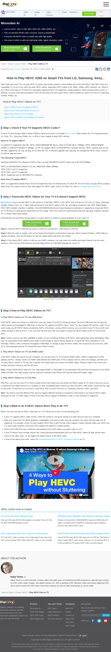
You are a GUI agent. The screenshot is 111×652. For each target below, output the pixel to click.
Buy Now (102, 13)
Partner (68, 612)
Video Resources (55, 612)
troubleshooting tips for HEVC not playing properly (59, 439)
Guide (64, 12)
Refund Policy (71, 635)
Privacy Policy (34, 635)
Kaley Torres (15, 69)
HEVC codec (70, 133)
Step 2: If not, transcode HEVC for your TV (21, 111)
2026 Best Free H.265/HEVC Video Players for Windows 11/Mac (84, 516)
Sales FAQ (69, 619)
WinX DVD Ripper (37, 612)
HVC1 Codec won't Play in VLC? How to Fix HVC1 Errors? (24, 533)
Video (10, 64)
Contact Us (70, 615)
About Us (69, 608)
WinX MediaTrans (37, 619)
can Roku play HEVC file (90, 186)
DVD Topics (52, 608)
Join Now (106, 615)
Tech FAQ (69, 622)
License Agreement (49, 635)
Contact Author (45, 69)
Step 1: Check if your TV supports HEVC (20, 107)
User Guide (70, 626)
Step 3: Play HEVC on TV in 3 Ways (18, 114)
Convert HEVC (20, 64)
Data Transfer (53, 615)
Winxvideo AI (35, 608)
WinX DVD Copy (36, 615)
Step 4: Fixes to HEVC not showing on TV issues (24, 117)
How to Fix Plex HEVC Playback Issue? (17, 516)
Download (89, 13)
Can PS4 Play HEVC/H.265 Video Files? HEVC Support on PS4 (83, 533)
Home (3, 64)
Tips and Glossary (55, 619)
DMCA (61, 635)
